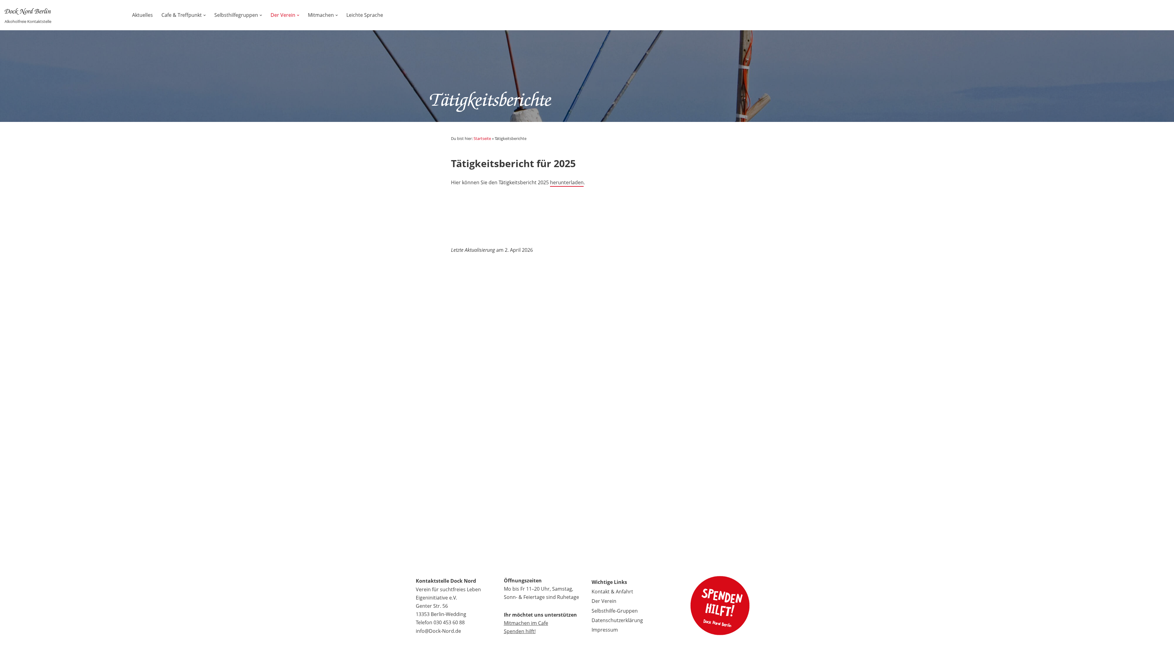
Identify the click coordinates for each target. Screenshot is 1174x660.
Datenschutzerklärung (617, 620)
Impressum (605, 629)
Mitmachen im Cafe (526, 623)
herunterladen (567, 182)
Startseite (482, 138)
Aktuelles (142, 15)
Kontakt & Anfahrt (612, 591)
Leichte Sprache (364, 15)
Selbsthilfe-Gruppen (615, 610)
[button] (204, 15)
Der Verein (604, 601)
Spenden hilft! (520, 631)
